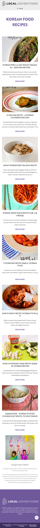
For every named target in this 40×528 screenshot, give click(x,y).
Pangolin (22, 526)
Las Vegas (22, 510)
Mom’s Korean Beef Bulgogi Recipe (20, 165)
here (3, 512)
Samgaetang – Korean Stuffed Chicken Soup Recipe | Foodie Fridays (20, 414)
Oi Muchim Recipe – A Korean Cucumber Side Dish (20, 116)
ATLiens (22, 508)
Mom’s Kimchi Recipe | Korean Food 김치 (20, 314)
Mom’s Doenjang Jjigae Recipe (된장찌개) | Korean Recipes (20, 364)
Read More (20, 81)
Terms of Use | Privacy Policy (33, 525)
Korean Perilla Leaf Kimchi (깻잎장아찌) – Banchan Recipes (20, 66)
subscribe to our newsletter (23, 512)
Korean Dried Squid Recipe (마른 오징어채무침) (20, 214)
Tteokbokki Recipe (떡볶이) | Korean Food (20, 264)
